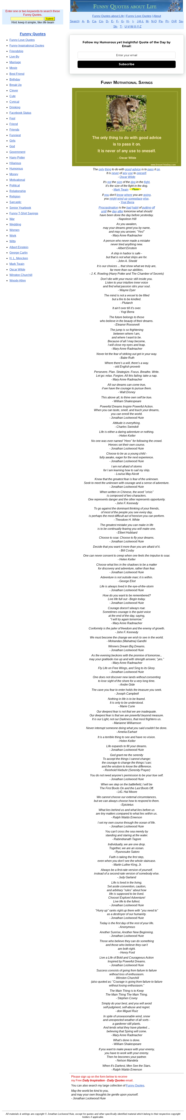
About (157, 16)
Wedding (15, 224)
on (158, 169)
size (119, 182)
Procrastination (108, 207)
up (126, 198)
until (104, 211)
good (128, 169)
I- (133, 21)
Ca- (94, 21)
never (115, 173)
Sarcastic (15, 202)
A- (83, 21)
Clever (13, 90)
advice (136, 169)
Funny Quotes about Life (108, 16)
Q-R (174, 21)
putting (146, 207)
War (12, 218)
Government (17, 151)
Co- (101, 21)
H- (128, 21)
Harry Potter (17, 157)
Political (14, 185)
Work (12, 235)
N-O (154, 21)
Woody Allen (17, 280)
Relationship (17, 191)
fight (146, 182)
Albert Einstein (18, 247)
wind (120, 198)
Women (14, 230)
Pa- (161, 21)
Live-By (14, 56)
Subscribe (126, 64)
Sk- (115, 26)
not (109, 182)
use (130, 173)
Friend (13, 124)
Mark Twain (121, 189)
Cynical (14, 101)
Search (74, 21)
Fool (12, 118)
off (153, 207)
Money (13, 174)
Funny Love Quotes (138, 16)
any (125, 173)
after (120, 211)
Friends (14, 129)
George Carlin (18, 252)
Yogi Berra (127, 202)
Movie (13, 67)
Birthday (14, 79)
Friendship (16, 51)
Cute (12, 96)
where (128, 194)
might (113, 198)
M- (147, 21)
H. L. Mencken (18, 258)
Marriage (15, 62)
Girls (12, 140)
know (120, 194)
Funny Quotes (135, 1085)
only (101, 169)
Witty (12, 241)
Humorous (16, 168)
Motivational (17, 179)
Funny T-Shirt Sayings (23, 213)
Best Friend (16, 73)
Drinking (14, 107)
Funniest (15, 135)
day (114, 211)
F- (117, 21)
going (147, 194)
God (12, 146)
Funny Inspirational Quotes (26, 45)
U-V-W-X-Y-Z (133, 26)
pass (150, 169)
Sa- (181, 21)
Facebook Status (20, 112)
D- (107, 21)
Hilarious (15, 163)
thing (108, 169)
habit (135, 207)
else (146, 198)
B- (88, 21)
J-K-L (140, 21)
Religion (14, 196)
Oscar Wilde (127, 176)
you (106, 194)
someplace (135, 198)
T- (121, 26)
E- (112, 21)
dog (133, 182)
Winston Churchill (20, 274)
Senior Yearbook (20, 207)
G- (122, 21)
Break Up (15, 84)
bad (128, 207)
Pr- (167, 21)
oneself (141, 173)
